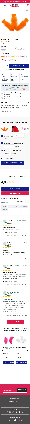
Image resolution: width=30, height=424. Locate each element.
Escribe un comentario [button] (15, 188)
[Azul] (9, 60)
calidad (25, 206)
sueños (18, 206)
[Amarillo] (15, 56)
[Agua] (25, 56)
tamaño (5, 209)
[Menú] (2, 5)
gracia (4, 206)
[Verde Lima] (12, 60)
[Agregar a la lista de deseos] (27, 10)
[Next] (27, 350)
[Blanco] (9, 56)
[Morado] (22, 56)
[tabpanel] (15, 23)
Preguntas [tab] (13, 198)
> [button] (15, 322)
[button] (23, 235)
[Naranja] (2, 56)
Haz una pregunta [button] (15, 193)
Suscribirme (22, 389)
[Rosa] (19, 56)
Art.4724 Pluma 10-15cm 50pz (10, 232)
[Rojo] (5, 60)
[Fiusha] (5, 56)
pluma (10, 206)
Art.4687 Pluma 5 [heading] (21, 347)
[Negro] (2, 60)
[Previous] (3, 350)
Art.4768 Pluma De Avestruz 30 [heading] (8, 347)
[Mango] (12, 56)
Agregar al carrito (19, 66)
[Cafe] (15, 60)
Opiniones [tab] (4, 198)
